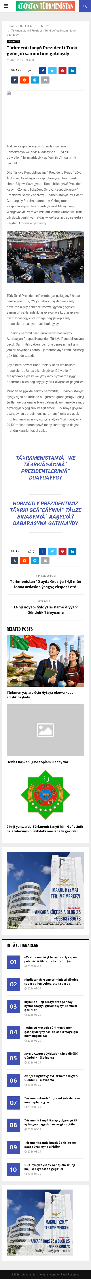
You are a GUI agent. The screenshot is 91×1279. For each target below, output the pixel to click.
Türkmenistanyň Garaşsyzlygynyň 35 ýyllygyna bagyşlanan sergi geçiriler (50, 1122)
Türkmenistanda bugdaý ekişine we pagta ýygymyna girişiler (50, 1144)
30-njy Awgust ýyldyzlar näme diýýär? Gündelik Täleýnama (51, 1055)
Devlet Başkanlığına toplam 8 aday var (37, 762)
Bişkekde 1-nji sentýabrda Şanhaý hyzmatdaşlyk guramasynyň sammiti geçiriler (50, 1005)
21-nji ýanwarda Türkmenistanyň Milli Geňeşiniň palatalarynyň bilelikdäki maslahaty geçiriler (45, 829)
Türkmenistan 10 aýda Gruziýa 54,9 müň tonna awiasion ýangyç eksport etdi (45, 584)
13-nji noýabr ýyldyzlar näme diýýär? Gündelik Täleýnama (45, 610)
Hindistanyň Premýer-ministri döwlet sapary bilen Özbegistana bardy (51, 981)
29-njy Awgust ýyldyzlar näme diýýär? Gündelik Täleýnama (51, 1077)
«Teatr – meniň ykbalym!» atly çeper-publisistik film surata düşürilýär (50, 959)
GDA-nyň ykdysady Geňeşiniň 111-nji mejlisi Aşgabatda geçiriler (49, 1166)
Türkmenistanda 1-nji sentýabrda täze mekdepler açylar (52, 1100)
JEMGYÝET (13, 41)
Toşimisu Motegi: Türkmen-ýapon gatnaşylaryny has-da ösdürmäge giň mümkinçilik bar (51, 1031)
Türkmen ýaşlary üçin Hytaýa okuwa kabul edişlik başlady (40, 695)
